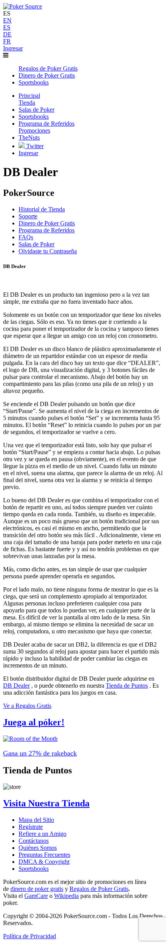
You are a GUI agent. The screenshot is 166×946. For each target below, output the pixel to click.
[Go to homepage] (22, 6)
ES (6, 27)
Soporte (28, 216)
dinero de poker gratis (36, 888)
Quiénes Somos (38, 847)
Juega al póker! (33, 722)
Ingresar (13, 48)
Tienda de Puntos (127, 685)
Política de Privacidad (29, 936)
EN (7, 20)
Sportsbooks (34, 868)
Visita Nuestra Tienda (46, 803)
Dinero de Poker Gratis (47, 223)
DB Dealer (16, 685)
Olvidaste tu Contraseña (48, 251)
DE (7, 34)
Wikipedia (66, 895)
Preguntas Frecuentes (44, 854)
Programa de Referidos (47, 230)
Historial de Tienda (42, 209)
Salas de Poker (36, 244)
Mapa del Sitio (36, 819)
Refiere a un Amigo (42, 833)
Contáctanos (34, 840)
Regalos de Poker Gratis (99, 888)
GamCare (36, 895)
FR (7, 41)
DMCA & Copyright (44, 861)
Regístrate (31, 826)
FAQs (26, 237)
